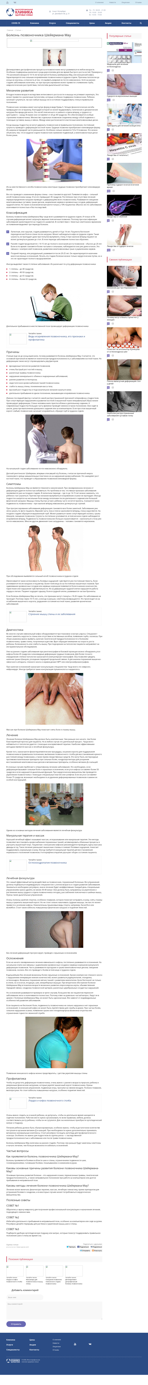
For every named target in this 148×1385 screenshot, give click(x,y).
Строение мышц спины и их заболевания (51, 614)
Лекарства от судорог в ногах (120, 246)
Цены (92, 23)
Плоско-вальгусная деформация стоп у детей (124, 382)
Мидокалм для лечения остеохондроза (117, 65)
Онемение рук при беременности (122, 287)
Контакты (126, 23)
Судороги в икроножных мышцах (122, 96)
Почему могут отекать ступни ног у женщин (122, 318)
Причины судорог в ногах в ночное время (123, 185)
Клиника (34, 23)
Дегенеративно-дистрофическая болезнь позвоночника (73, 1282)
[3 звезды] (11, 1247)
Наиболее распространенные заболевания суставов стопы (120, 414)
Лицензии (126, 2)
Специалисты (72, 23)
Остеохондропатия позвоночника (47, 862)
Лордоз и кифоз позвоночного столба (49, 1100)
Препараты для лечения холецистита (123, 125)
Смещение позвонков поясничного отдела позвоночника (54, 1282)
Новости (112, 2)
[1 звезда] (7, 1247)
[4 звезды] (13, 1247)
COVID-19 (16, 23)
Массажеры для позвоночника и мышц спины (34, 1282)
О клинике (99, 2)
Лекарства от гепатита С (118, 155)
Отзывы (138, 2)
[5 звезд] (15, 1247)
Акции (108, 23)
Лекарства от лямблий (117, 216)
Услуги (52, 23)
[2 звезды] (9, 1247)
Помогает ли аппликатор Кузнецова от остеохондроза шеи (123, 350)
